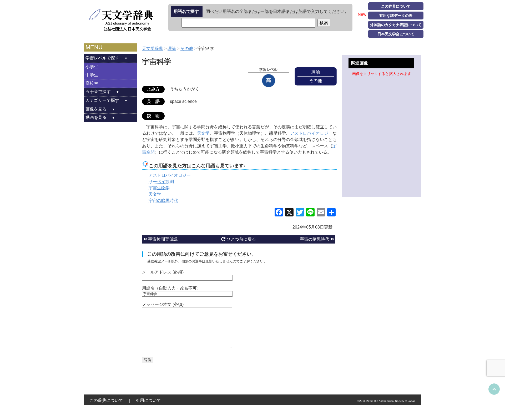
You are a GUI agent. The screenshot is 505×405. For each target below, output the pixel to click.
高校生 (91, 83)
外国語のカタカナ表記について (396, 25)
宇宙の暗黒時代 (315, 239)
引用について (148, 400)
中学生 (91, 75)
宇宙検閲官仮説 (162, 239)
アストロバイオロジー (311, 133)
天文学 (203, 133)
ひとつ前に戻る (240, 239)
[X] (289, 213)
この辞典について (396, 6)
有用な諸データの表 (395, 15)
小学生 (91, 66)
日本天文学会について (395, 34)
